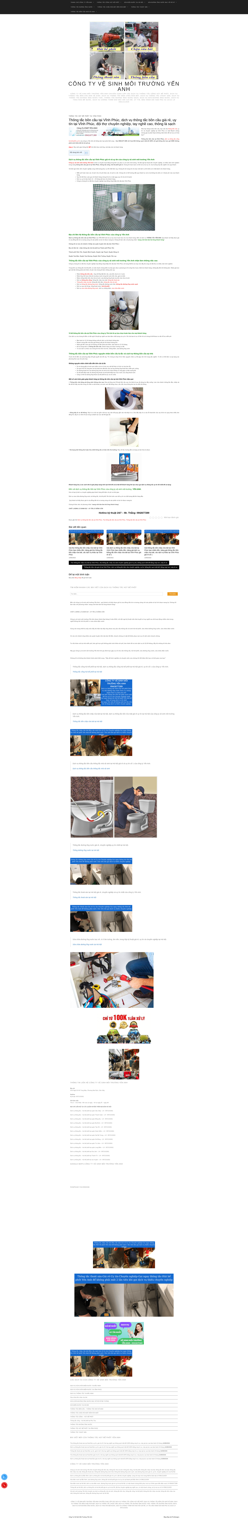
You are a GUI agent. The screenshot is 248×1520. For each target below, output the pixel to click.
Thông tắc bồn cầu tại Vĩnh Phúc (136, 520)
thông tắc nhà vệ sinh (110, 282)
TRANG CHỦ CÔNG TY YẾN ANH (81, 2)
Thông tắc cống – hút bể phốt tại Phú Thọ (83, 1420)
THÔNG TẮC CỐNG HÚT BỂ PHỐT (108, 2)
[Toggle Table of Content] (85, 153)
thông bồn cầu (172, 129)
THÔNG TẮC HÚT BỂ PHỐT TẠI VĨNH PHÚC (85, 116)
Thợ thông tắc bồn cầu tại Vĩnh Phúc (114, 520)
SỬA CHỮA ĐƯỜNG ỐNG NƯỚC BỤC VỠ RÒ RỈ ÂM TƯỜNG (89, 1401)
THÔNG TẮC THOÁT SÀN (139, 7)
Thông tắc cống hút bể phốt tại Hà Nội (87, 672)
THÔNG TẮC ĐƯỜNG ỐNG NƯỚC (82, 7)
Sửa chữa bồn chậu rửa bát (78, 1397)
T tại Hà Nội (86, 850)
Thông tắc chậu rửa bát (84, 282)
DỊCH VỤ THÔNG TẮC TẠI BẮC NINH (81, 1393)
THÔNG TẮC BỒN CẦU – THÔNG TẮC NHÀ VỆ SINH (86, 1409)
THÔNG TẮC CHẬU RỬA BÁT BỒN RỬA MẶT (111, 7)
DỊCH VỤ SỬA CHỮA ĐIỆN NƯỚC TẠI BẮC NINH (85, 1385)
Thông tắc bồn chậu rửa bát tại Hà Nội (87, 721)
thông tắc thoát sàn (114, 280)
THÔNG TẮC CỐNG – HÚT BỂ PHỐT (81, 1416)
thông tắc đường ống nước (90, 284)
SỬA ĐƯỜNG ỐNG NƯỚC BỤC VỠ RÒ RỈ (161, 2)
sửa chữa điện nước (118, 288)
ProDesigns (175, 1517)
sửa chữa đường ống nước (90, 288)
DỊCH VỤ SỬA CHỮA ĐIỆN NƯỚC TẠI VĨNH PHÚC (86, 1389)
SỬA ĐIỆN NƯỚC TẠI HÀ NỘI (133, 2)
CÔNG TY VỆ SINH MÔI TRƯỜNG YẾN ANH (124, 86)
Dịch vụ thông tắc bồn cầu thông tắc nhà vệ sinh (91, 769)
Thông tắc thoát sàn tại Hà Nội (84, 897)
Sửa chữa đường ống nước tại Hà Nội (87, 944)
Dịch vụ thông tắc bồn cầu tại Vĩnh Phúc (90, 520)
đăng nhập (78, 577)
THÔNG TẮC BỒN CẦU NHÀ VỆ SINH (83, 11)
